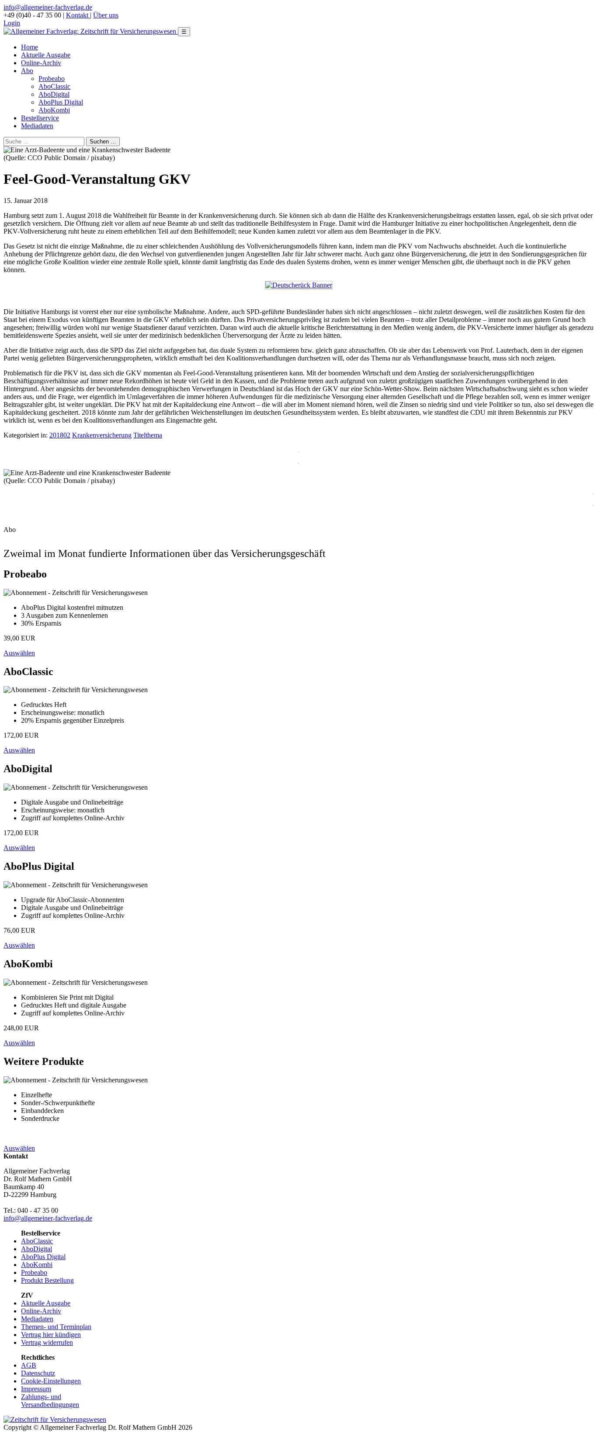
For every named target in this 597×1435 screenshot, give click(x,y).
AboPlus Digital (60, 102)
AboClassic (54, 86)
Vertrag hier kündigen (51, 1334)
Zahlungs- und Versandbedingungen (50, 1400)
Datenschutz (38, 1373)
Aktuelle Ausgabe (45, 55)
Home (29, 47)
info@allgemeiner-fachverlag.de (47, 7)
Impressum (36, 1389)
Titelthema (147, 435)
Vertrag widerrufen (47, 1342)
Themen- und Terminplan (56, 1326)
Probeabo (51, 78)
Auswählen (19, 653)
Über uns (105, 15)
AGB (28, 1365)
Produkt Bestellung (47, 1280)
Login (11, 23)
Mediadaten (37, 126)
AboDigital (53, 94)
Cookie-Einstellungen (51, 1381)
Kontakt (78, 15)
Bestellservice (40, 118)
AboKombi (54, 110)
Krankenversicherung (102, 435)
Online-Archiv (41, 62)
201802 (59, 435)
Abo (27, 70)
